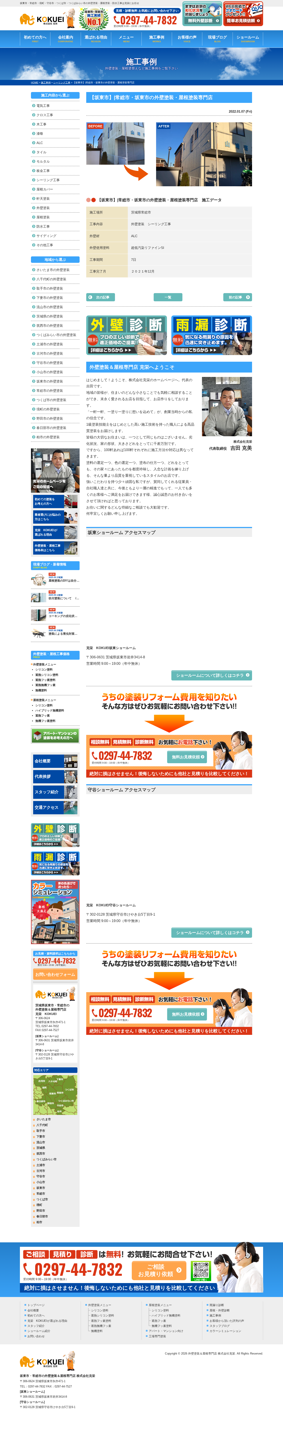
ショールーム (248, 39)
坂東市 (40, 1187)
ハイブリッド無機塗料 (49, 710)
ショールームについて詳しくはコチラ (210, 675)
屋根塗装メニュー (160, 1305)
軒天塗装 (43, 198)
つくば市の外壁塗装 (51, 400)
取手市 (40, 1130)
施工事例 (156, 39)
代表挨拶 (43, 776)
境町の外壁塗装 (48, 409)
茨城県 (40, 1147)
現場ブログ (217, 39)
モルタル (43, 161)
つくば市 (42, 1199)
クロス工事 (44, 115)
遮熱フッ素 (42, 715)
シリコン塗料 (44, 669)
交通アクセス (47, 807)
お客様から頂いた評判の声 (227, 1320)
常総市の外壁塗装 (49, 390)
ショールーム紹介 (38, 1331)
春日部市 (42, 1216)
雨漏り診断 (217, 1305)
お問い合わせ (36, 1336)
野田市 (40, 1210)
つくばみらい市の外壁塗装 (56, 335)
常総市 (40, 1193)
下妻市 (40, 1136)
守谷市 (40, 1176)
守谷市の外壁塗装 (49, 363)
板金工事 (43, 171)
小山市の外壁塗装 (49, 372)
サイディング (46, 236)
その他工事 (44, 245)
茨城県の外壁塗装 (49, 316)
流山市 (40, 1142)
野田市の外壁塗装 (49, 418)
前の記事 (235, 297)
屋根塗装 (43, 217)
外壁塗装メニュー (99, 1305)
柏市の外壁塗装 (48, 437)
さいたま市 (43, 1119)
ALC (39, 143)
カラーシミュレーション (225, 1331)
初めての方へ (35, 39)
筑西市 (40, 1153)
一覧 (168, 297)
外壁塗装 (43, 208)
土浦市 (40, 1165)
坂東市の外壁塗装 (49, 381)
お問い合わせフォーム (55, 974)
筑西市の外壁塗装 (49, 325)
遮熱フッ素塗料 (45, 680)
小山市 (40, 1182)
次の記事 (102, 297)
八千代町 (42, 1125)
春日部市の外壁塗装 (51, 428)
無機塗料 (41, 690)
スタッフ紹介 (47, 792)
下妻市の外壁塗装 (49, 298)
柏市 (39, 1222)
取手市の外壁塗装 (49, 288)
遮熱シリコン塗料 (46, 674)
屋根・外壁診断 (220, 1310)
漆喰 (39, 133)
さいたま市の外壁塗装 (53, 270)
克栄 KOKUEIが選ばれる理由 (47, 1320)
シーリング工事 (48, 180)
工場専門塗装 (157, 1336)
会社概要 (43, 761)
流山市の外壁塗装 (49, 307)
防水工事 (43, 226)
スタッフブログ (220, 1326)
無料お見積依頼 (186, 757)
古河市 (40, 1170)
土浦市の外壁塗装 (49, 344)
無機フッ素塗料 (45, 720)
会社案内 (65, 39)
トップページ (36, 1305)
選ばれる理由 (96, 39)
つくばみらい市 (46, 1159)
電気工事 (43, 106)
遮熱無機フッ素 (45, 685)
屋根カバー (44, 189)
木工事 (41, 124)
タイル (41, 152)
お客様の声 (187, 39)
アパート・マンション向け (166, 1331)
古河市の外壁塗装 (49, 353)
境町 (39, 1205)
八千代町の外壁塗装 (51, 279)
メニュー (126, 39)
